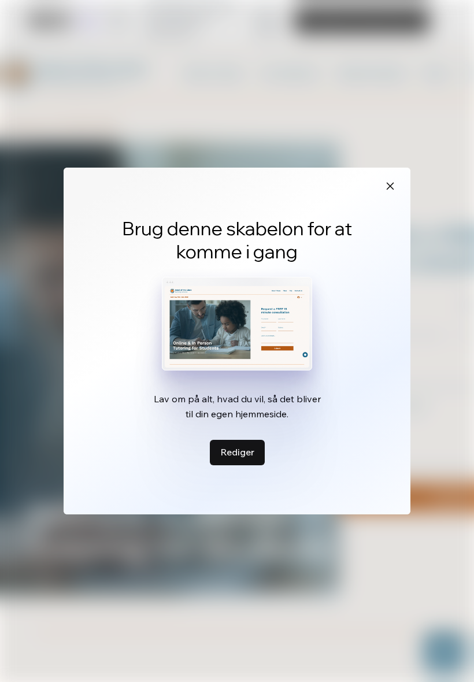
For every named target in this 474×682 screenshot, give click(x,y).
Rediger (237, 452)
